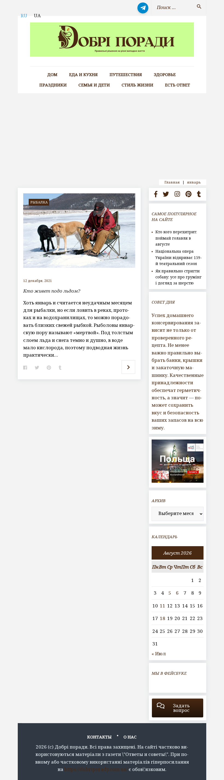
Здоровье (165, 74)
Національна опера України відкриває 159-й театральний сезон (178, 257)
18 (162, 618)
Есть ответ (177, 85)
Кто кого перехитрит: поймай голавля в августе (176, 238)
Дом (52, 74)
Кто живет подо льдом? (51, 291)
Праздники (53, 85)
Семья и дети (94, 85)
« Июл (159, 653)
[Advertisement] (112, 134)
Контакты (99, 737)
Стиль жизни (137, 85)
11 (162, 606)
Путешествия (126, 74)
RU (24, 15)
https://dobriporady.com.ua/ (96, 769)
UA (37, 15)
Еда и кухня (83, 74)
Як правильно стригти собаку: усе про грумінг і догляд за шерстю (178, 277)
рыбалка (39, 202)
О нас (130, 737)
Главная (172, 182)
